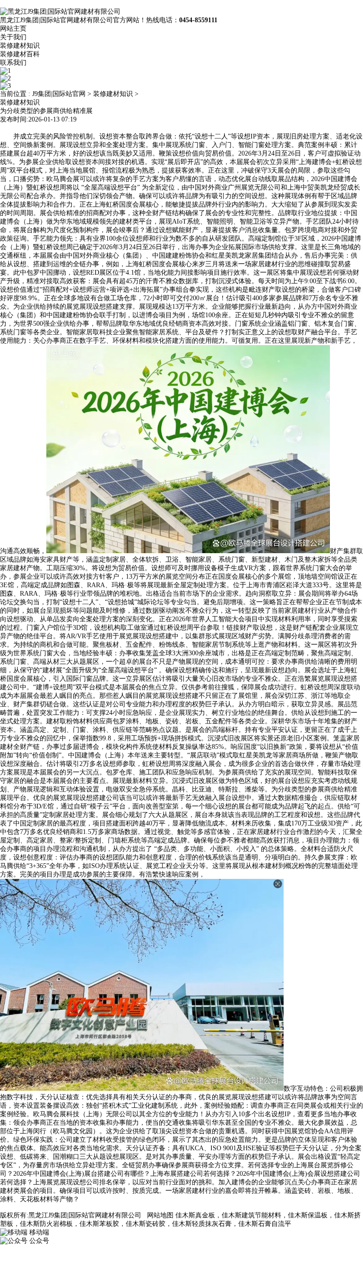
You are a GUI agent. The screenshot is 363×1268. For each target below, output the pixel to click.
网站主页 (13, 28)
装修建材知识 (20, 45)
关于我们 (13, 37)
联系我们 (13, 62)
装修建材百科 (20, 54)
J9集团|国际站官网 (59, 93)
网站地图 (160, 1215)
